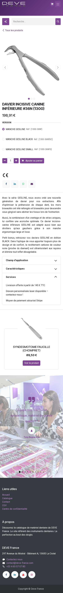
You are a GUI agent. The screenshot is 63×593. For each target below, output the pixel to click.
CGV (4, 505)
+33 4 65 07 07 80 (15, 566)
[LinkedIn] (14, 183)
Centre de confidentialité (14, 508)
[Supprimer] (4, 160)
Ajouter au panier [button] (33, 160)
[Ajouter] (16, 160)
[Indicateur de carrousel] (20, 472)
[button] (5, 67)
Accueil (6, 494)
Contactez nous (14, 559)
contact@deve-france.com (19, 563)
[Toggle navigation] (58, 4)
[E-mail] (31, 183)
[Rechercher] (58, 21)
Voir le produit (13, 363)
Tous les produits (14, 30)
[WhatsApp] (23, 183)
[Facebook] (6, 183)
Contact (6, 501)
